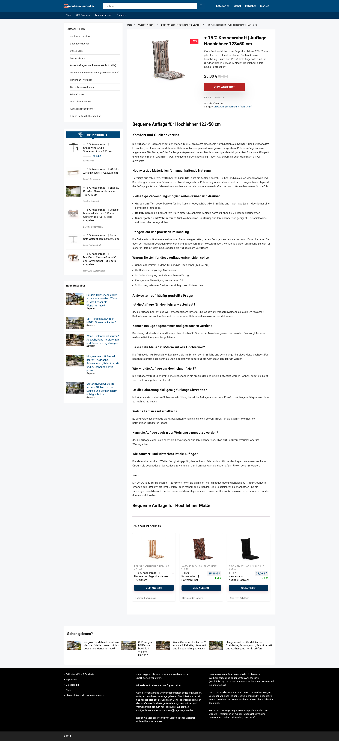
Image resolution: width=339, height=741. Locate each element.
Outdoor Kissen (145, 25)
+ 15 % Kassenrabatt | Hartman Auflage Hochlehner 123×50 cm (151, 576)
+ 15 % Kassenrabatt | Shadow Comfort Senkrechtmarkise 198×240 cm (101, 191)
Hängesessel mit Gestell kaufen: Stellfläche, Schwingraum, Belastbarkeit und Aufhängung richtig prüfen (103, 363)
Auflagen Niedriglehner (82, 108)
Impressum (71, 679)
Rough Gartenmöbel (92, 179)
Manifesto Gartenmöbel (94, 271)
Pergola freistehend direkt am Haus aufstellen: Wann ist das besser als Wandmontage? (101, 645)
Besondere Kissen (79, 43)
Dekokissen (76, 50)
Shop (69, 15)
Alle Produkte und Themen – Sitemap (85, 695)
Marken (264, 6)
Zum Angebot (224, 87)
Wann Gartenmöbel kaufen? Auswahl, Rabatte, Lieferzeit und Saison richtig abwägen (103, 340)
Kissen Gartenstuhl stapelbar (85, 116)
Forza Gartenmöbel (92, 245)
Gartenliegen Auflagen (82, 87)
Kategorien (222, 6)
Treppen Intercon (103, 15)
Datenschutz (72, 684)
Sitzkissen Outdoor (80, 36)
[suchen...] (201, 6)
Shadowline (88, 160)
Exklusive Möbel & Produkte (80, 674)
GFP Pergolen (83, 15)
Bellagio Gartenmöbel (93, 227)
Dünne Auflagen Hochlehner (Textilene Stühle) (94, 72)
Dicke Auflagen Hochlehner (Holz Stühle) (180, 25)
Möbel (237, 6)
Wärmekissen (77, 94)
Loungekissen (77, 58)
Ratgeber (250, 6)
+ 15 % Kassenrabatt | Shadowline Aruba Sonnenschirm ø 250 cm (97, 148)
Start (129, 25)
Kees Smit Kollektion (214, 97)
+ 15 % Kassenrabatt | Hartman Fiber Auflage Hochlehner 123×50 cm (193, 580)
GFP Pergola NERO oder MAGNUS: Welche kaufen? (145, 648)
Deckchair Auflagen (80, 101)
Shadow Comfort (91, 201)
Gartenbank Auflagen (81, 79)
